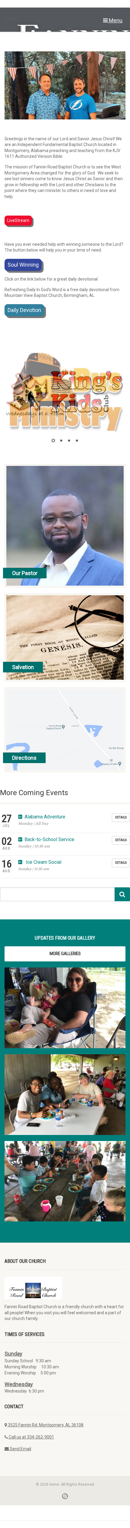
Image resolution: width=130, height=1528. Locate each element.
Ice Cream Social (42, 862)
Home (11, 17)
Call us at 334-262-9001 (31, 1437)
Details (121, 817)
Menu (115, 20)
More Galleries (65, 953)
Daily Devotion (24, 310)
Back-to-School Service (49, 839)
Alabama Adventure (44, 817)
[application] (65, 85)
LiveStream (18, 220)
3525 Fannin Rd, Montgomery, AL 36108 (45, 1424)
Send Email (20, 1448)
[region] (65, 401)
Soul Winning (23, 265)
